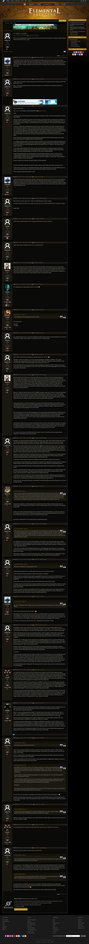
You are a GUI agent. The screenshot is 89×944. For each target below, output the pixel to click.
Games (12, 0)
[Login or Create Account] (81, 1)
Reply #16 (15, 523)
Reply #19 (15, 625)
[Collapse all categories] (85, 39)
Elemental (29, 921)
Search (11, 23)
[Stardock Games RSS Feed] (82, 54)
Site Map (51, 941)
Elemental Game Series (26, 30)
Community (17, 0)
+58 (7, 325)
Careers (54, 924)
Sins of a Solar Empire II (31, 924)
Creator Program (56, 929)
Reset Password (80, 926)
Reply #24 (15, 824)
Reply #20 (15, 669)
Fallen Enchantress (38, 30)
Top (65, 57)
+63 (7, 718)
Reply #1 (15, 57)
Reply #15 (15, 486)
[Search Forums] (85, 1)
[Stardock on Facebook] (74, 52)
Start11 (3, 923)
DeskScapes (4, 926)
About (54, 919)
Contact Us (55, 931)
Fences (3, 924)
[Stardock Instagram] (81, 52)
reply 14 (25, 528)
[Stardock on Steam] (83, 52)
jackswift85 (7, 65)
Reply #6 (15, 218)
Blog (26, 0)
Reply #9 (15, 284)
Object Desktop (5, 919)
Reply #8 (15, 262)
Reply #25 (15, 847)
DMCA (48, 941)
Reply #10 (15, 309)
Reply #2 (15, 79)
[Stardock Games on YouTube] (76, 52)
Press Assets (55, 927)
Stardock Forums (42, 111)
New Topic (62, 20)
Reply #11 (15, 333)
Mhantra (7, 340)
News (22, 0)
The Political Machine (31, 927)
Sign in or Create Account (20, 909)
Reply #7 (15, 242)
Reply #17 (15, 559)
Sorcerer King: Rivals (31, 932)
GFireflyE (7, 710)
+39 (7, 299)
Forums (54, 932)
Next (63, 55)
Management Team (56, 923)
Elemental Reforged (13, 30)
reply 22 (24, 809)
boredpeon (7, 270)
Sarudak (7, 226)
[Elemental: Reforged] (44, 12)
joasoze (7, 292)
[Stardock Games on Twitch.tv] (78, 52)
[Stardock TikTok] (77, 54)
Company (55, 917)
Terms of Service (43, 941)
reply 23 (24, 855)
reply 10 (24, 314)
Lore (39, 4)
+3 (7, 348)
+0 (7, 46)
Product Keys (80, 924)
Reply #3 (15, 105)
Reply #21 (15, 703)
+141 (7, 685)
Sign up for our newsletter (59, 936)
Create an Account (81, 923)
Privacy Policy (38, 941)
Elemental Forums (33, 35)
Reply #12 (15, 354)
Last (65, 55)
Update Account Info (81, 927)
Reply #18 (15, 596)
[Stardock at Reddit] (73, 54)
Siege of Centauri (30, 931)
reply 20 (24, 765)
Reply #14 (15, 438)
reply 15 (24, 491)
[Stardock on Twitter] (72, 52)
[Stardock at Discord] (75, 54)
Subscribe (83, 936)
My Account (80, 921)
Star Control (30, 926)
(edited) (45, 198)
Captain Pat (7, 40)
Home (4, 30)
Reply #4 (15, 176)
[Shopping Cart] (83, 1)
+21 (7, 72)
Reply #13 (15, 374)
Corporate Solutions (5, 921)
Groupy (3, 929)
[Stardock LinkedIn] (80, 54)
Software (7, 0)
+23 (7, 234)
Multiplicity (4, 927)
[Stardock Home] (4, 1)
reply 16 (25, 564)
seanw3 (7, 677)
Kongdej (7, 317)
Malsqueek (7, 494)
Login (15, 23)
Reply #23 (15, 804)
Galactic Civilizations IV (31, 923)
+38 (7, 501)
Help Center (80, 919)
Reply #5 (15, 198)
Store (63, 4)
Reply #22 (15, 738)
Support (29, 0)
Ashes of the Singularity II (32, 919)
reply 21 (24, 742)
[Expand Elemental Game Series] (70, 46)
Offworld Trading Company (32, 929)
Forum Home (7, 23)
